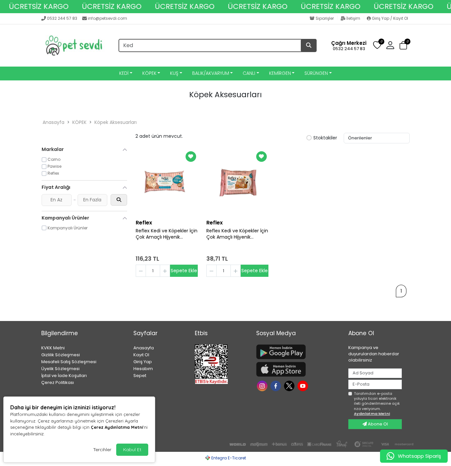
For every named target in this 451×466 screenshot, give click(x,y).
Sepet (139, 375)
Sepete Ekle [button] (184, 270)
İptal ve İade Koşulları (64, 375)
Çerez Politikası (57, 382)
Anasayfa (53, 122)
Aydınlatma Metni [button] (372, 413)
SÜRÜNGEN (316, 73)
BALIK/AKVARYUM (210, 73)
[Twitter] (290, 385)
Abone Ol (377, 424)
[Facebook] (276, 385)
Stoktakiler (325, 138)
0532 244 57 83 (62, 18)
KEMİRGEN (280, 73)
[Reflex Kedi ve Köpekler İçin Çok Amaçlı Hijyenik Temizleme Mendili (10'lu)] (237, 183)
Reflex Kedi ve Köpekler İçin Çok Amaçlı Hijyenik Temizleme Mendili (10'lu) (237, 234)
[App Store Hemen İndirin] (298, 369)
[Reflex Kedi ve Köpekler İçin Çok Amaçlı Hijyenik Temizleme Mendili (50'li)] (167, 183)
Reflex (144, 222)
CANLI (249, 73)
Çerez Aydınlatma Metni (117, 427)
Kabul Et (132, 449)
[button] (403, 45)
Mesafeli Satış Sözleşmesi (68, 362)
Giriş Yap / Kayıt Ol (389, 18)
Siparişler (325, 18)
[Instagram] (263, 385)
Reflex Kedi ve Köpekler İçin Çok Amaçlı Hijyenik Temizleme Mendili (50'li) (166, 234)
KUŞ (174, 73)
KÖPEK (149, 73)
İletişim (353, 18)
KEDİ (123, 73)
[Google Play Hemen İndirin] (298, 351)
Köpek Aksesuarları (115, 122)
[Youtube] (303, 385)
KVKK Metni (53, 348)
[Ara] (309, 45)
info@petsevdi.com (107, 18)
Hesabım (143, 368)
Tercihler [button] (102, 449)
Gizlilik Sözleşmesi (60, 355)
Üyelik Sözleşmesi (60, 368)
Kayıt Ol (141, 355)
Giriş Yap (142, 362)
